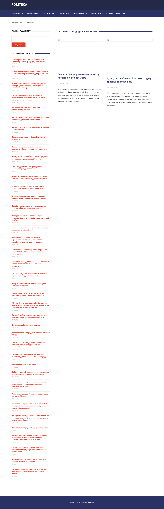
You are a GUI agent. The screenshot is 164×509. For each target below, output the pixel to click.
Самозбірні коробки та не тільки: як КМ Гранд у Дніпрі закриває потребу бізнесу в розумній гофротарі (31, 405)
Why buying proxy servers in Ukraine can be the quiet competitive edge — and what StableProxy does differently (30, 305)
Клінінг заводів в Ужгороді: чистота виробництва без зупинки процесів (28, 294)
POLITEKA (19, 4)
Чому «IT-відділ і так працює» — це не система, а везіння (29, 284)
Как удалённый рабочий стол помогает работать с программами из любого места (29, 471)
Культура (64, 13)
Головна (15, 22)
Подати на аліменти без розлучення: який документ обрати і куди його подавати (30, 148)
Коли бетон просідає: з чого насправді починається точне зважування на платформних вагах (29, 384)
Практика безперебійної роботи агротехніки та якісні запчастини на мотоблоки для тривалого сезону (27, 239)
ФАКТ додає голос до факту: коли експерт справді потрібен (27, 167)
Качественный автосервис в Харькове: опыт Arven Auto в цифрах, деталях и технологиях (29, 251)
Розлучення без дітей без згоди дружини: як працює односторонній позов (30, 157)
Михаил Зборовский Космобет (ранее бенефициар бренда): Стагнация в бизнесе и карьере (29, 85)
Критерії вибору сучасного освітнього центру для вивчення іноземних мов (29, 316)
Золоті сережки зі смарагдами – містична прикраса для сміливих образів (30, 118)
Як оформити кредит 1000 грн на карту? (30, 427)
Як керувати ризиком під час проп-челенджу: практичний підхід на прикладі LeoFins (30, 217)
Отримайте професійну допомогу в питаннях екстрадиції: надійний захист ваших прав (29, 449)
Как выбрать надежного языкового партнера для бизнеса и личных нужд (29, 355)
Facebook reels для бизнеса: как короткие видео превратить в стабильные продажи (30, 263)
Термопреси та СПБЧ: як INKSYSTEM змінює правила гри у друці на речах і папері (29, 61)
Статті (109, 13)
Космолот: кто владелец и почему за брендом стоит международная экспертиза (28, 344)
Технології (96, 13)
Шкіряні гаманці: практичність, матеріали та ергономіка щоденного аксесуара (30, 373)
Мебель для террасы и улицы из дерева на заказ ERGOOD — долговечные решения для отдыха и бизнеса (30, 437)
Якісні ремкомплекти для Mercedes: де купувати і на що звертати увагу (29, 207)
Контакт (120, 13)
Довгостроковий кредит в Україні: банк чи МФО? (31, 333)
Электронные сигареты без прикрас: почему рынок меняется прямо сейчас (29, 197)
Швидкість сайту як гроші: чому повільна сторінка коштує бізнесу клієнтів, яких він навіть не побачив (30, 417)
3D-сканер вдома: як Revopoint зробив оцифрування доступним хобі (29, 274)
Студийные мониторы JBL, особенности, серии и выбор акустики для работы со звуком (30, 73)
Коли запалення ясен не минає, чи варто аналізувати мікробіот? (30, 229)
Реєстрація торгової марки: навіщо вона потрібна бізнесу (30, 395)
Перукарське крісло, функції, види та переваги (28, 138)
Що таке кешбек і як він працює (26, 325)
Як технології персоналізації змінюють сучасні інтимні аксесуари (29, 460)
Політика (18, 13)
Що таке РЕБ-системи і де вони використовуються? (26, 108)
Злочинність (80, 13)
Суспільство (49, 13)
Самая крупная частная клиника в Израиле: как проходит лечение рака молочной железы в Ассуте (28, 97)
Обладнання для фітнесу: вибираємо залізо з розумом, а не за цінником (28, 187)
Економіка (32, 13)
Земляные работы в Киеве (24, 364)
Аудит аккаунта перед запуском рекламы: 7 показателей (30, 128)
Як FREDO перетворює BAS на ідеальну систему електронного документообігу (29, 177)
